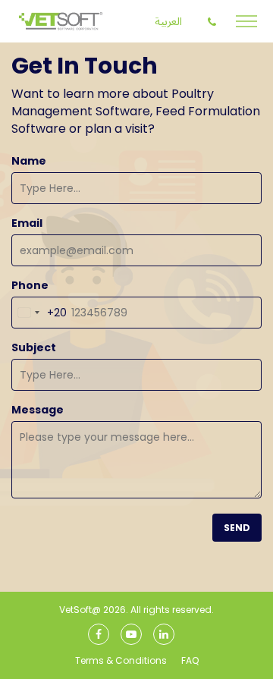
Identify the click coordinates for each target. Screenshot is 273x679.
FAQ (190, 660)
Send (237, 527)
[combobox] (39, 312)
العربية (168, 22)
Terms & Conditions (121, 660)
